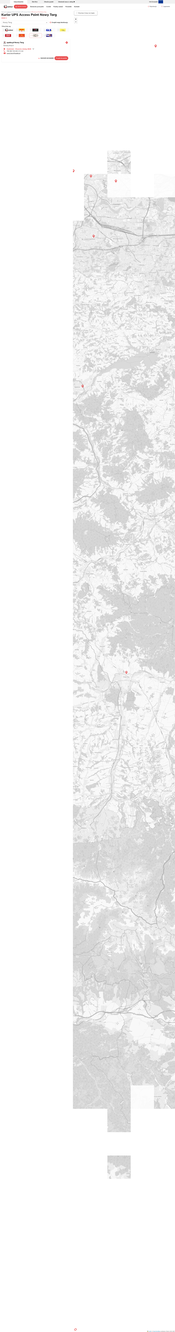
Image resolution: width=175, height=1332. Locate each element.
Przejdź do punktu (61, 58)
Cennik (48, 6)
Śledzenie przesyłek (37, 6)
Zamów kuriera (21, 6)
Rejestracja (153, 6)
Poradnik (68, 6)
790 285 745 (11, 51)
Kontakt (76, 6)
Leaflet (149, 1331)
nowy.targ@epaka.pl (13, 53)
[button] (126, 672)
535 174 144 (19, 51)
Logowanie (166, 6)
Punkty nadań (58, 6)
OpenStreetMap (156, 1331)
